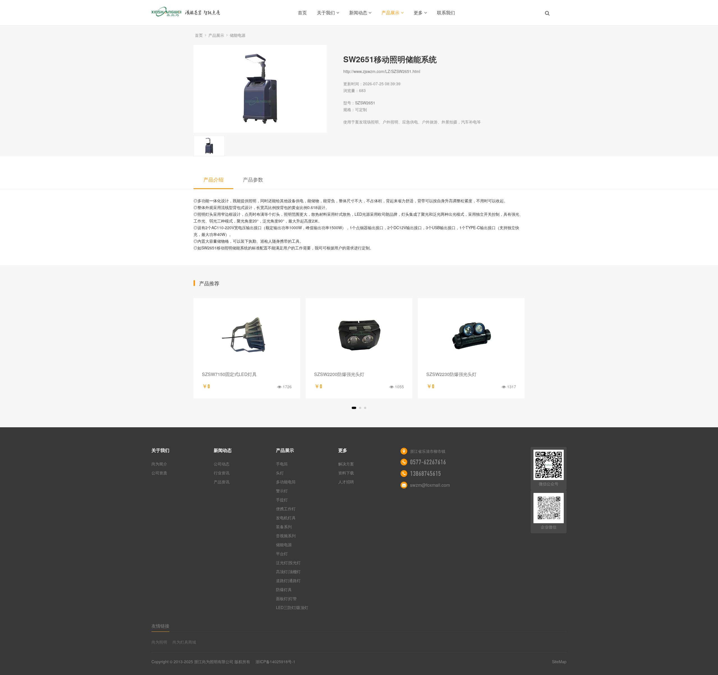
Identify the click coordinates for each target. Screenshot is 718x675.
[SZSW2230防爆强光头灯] (471, 336)
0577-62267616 (428, 462)
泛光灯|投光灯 (288, 562)
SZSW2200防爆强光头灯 (339, 374)
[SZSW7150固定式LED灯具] (247, 336)
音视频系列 (286, 535)
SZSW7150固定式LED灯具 (229, 374)
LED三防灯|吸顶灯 (292, 607)
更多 (418, 12)
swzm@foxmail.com (430, 485)
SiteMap (559, 661)
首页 (302, 12)
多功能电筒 (286, 482)
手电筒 (282, 464)
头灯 (280, 473)
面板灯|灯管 (286, 598)
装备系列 (284, 526)
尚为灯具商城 (184, 642)
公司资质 (159, 473)
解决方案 (346, 464)
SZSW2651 (365, 102)
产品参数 (253, 179)
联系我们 (446, 12)
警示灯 (282, 490)
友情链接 (160, 626)
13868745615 (425, 473)
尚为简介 (159, 464)
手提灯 (282, 499)
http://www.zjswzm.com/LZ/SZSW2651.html (381, 71)
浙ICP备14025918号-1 (275, 661)
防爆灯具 (284, 589)
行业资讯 (221, 473)
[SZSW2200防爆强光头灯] (359, 336)
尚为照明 (159, 642)
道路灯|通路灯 (288, 580)
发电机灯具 (286, 517)
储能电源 (237, 35)
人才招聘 (346, 482)
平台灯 (282, 553)
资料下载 (346, 473)
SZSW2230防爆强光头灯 (451, 374)
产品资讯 (221, 482)
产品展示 (390, 12)
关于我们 (326, 12)
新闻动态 (358, 12)
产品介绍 (213, 179)
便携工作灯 (286, 508)
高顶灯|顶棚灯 (288, 571)
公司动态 (221, 464)
